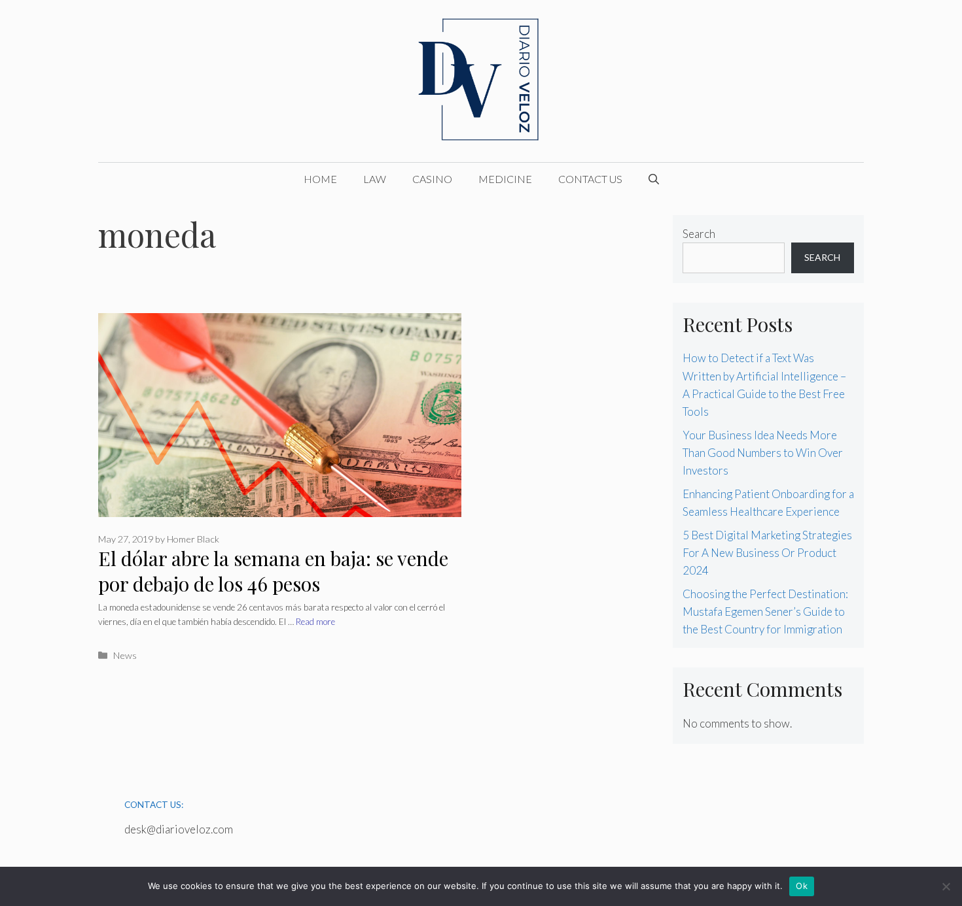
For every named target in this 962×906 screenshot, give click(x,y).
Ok (802, 886)
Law (374, 179)
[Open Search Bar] (653, 179)
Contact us (590, 179)
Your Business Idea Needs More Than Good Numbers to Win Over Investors (763, 452)
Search (699, 234)
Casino (432, 179)
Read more (315, 621)
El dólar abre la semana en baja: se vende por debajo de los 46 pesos (273, 571)
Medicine (505, 179)
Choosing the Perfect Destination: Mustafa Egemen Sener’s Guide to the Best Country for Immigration (765, 611)
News (125, 655)
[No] (945, 886)
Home (320, 179)
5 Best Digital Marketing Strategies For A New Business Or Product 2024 (767, 552)
